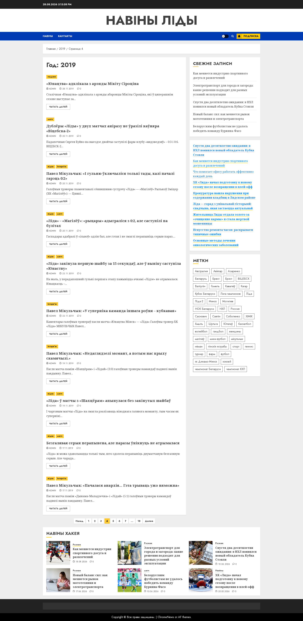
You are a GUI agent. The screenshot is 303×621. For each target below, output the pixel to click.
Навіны (48, 36)
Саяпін (216, 316)
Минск (213, 301)
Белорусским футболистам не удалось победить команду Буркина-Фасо (163, 581)
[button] (232, 36)
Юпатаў (228, 324)
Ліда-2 (199, 301)
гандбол (218, 331)
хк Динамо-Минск (206, 362)
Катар (244, 286)
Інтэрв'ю (61, 166)
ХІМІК (249, 316)
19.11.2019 (68, 363)
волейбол (201, 331)
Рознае (77, 544)
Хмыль (199, 324)
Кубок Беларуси (205, 294)
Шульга (213, 324)
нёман (199, 346)
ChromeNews (166, 617)
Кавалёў (230, 286)
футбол (225, 354)
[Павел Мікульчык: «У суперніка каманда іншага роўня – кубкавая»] (114, 304)
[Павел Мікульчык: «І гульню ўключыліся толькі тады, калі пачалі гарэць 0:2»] (114, 166)
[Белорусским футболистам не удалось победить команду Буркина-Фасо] (130, 580)
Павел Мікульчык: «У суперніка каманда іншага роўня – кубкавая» (111, 310)
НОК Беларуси (204, 309)
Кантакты (65, 36)
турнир (199, 354)
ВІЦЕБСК (243, 279)
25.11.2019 (68, 136)
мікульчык (237, 339)
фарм (212, 354)
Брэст (228, 279)
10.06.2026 (153, 591)
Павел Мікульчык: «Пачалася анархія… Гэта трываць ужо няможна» (112, 485)
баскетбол (244, 324)
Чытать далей (58, 106)
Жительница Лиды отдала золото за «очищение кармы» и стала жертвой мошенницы (221, 219)
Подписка (251, 36)
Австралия (201, 271)
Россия (235, 309)
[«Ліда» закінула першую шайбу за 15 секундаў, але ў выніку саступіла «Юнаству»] (114, 256)
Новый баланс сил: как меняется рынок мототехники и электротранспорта (90, 581)
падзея (52, 76)
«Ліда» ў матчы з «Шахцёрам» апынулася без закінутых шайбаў (108, 400)
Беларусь (201, 279)
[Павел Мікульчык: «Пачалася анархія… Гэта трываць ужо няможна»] (114, 478)
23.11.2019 (68, 273)
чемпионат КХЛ (235, 369)
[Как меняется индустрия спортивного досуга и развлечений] (58, 553)
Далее (149, 521)
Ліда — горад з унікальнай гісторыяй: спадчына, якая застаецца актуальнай (223, 206)
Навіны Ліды (151, 20)
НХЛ (222, 309)
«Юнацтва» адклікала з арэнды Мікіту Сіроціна (92, 83)
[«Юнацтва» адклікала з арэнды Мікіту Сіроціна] (114, 77)
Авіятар (217, 271)
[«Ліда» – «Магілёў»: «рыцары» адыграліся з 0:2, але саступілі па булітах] (114, 214)
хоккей (227, 362)
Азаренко (234, 271)
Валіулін (200, 286)
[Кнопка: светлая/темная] (225, 36)
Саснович (201, 316)
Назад (79, 521)
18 (139, 521)
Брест (216, 279)
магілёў (199, 339)
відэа (50, 166)
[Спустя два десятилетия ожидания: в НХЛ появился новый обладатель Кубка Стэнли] (201, 553)
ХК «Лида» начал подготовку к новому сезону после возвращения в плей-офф (234, 581)
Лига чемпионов (231, 294)
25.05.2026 (224, 591)
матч (50, 119)
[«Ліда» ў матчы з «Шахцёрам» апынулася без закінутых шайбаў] (114, 393)
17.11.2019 (67, 448)
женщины (235, 331)
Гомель (215, 286)
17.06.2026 (81, 591)
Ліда (249, 294)
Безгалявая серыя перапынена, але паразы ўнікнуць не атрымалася (113, 443)
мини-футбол (217, 339)
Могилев (227, 301)
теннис (249, 346)
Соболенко (233, 316)
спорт (236, 346)
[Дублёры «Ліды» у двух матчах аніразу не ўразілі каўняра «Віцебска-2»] (114, 119)
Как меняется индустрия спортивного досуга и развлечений (220, 75)
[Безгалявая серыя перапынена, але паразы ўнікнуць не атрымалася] (114, 436)
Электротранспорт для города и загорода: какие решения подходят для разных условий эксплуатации (223, 90)
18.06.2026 (224, 564)
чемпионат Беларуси (208, 369)
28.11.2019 (68, 89)
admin (52, 89)
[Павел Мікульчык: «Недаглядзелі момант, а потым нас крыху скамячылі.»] (114, 346)
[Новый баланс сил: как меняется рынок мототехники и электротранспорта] (58, 580)
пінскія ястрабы (217, 346)
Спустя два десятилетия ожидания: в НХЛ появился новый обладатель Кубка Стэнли (223, 104)
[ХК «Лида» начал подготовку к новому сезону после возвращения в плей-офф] (201, 580)
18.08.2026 (81, 561)
